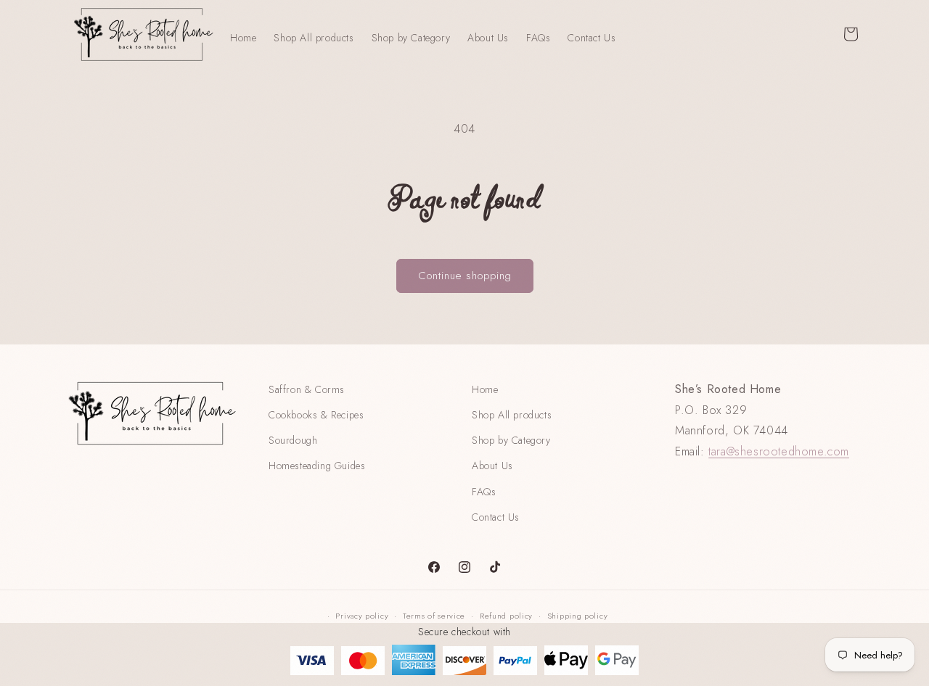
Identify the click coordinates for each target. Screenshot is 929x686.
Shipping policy (577, 615)
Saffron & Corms (307, 389)
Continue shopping (465, 276)
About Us (492, 465)
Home (485, 389)
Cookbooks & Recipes (316, 415)
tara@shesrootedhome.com (778, 451)
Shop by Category (511, 440)
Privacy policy (361, 615)
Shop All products (512, 415)
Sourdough (293, 440)
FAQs (484, 491)
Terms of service (434, 615)
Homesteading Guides (317, 465)
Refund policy (506, 615)
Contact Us (496, 517)
